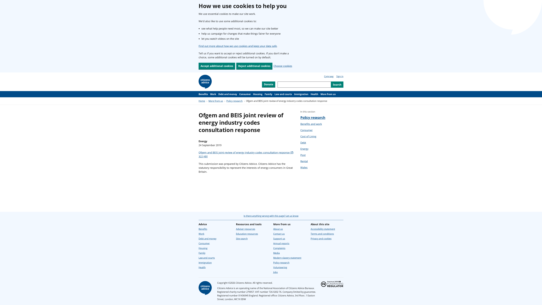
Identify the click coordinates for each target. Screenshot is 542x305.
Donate (268, 84)
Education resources (247, 233)
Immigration (301, 94)
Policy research (234, 101)
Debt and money (227, 94)
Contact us (279, 233)
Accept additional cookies (217, 66)
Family (268, 94)
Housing (257, 94)
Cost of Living (308, 136)
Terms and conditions (322, 233)
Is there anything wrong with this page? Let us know (271, 215)
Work (213, 94)
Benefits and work (311, 124)
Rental (304, 161)
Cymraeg (329, 76)
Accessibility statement (323, 229)
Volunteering (280, 267)
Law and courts (283, 94)
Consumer (245, 94)
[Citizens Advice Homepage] (206, 82)
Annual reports (281, 243)
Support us (279, 238)
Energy (304, 149)
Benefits (203, 94)
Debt (303, 142)
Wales (304, 167)
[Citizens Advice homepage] (206, 288)
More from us (328, 94)
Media (276, 253)
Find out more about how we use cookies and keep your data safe (238, 46)
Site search (242, 238)
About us (278, 229)
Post (303, 155)
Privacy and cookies (321, 238)
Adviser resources (245, 229)
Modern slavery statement (287, 257)
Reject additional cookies (254, 66)
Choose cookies (283, 66)
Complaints (279, 248)
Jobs (275, 272)
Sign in (339, 76)
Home (202, 101)
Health (314, 94)
